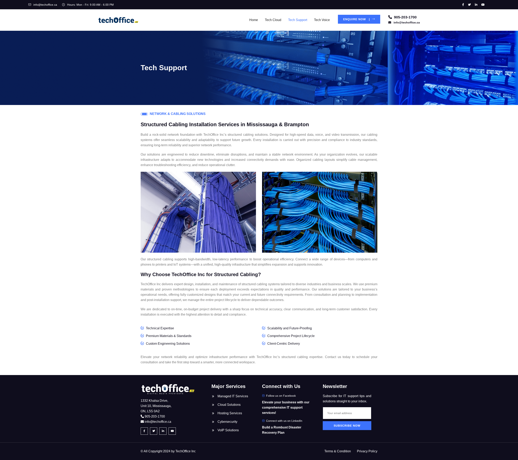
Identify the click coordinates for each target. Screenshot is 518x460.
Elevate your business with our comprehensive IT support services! (285, 407)
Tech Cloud (273, 20)
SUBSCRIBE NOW (347, 425)
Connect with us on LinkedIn (284, 420)
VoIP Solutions (228, 430)
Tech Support (297, 20)
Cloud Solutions (229, 404)
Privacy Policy (367, 451)
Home (253, 20)
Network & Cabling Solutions (178, 114)
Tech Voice (322, 20)
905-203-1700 (405, 17)
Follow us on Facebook (281, 395)
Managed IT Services (233, 396)
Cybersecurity (227, 421)
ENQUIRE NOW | (357, 19)
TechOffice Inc (185, 451)
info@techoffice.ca (45, 4)
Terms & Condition (337, 451)
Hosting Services (230, 413)
